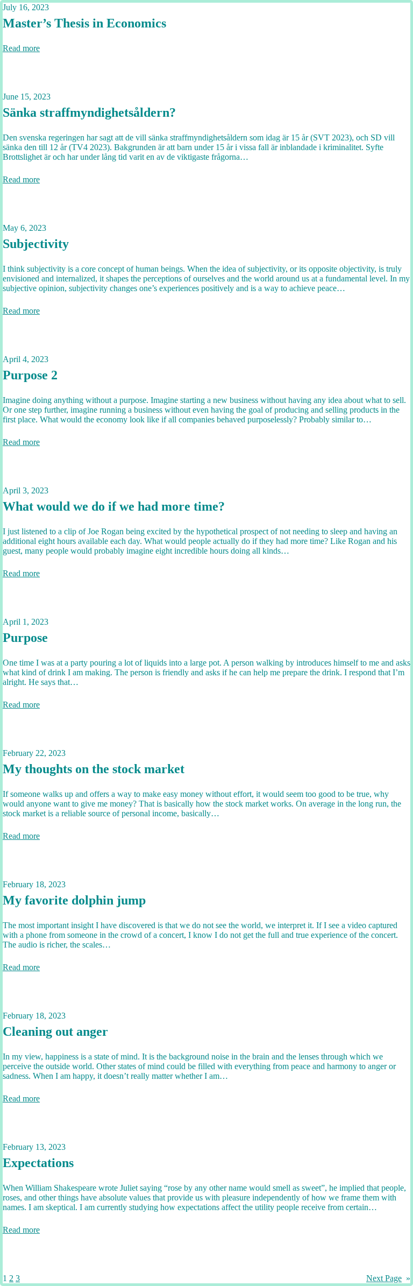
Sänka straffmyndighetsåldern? (89, 112)
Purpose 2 (30, 375)
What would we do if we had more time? (114, 506)
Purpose (25, 638)
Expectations (38, 1163)
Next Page (388, 1278)
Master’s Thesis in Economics (84, 23)
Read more (21, 48)
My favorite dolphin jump (74, 900)
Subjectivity (36, 244)
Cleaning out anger (55, 1031)
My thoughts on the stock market (93, 769)
